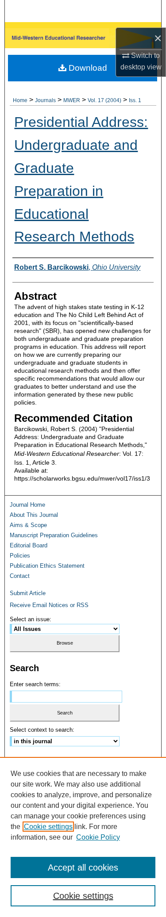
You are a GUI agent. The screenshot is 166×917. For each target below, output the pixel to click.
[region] (83, 837)
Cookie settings (48, 826)
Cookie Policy (98, 837)
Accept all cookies (83, 867)
